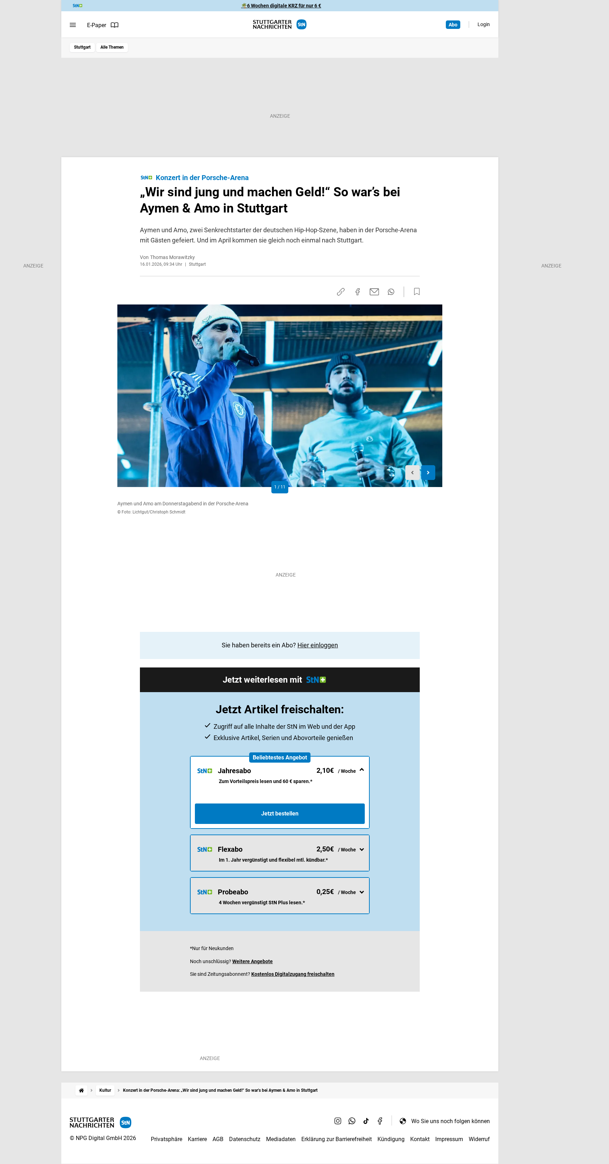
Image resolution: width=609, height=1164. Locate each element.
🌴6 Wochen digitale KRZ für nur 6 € (281, 5)
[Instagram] (338, 1121)
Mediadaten (281, 1139)
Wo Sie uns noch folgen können (450, 1121)
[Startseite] (81, 1090)
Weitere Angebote (252, 961)
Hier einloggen (317, 645)
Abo (453, 24)
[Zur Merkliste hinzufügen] (415, 292)
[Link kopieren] (341, 292)
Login (484, 24)
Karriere (197, 1139)
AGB (218, 1139)
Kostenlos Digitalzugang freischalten (292, 974)
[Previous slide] (412, 472)
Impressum (449, 1139)
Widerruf (479, 1139)
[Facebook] (380, 1121)
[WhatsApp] (352, 1121)
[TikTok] (366, 1121)
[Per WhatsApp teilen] (391, 292)
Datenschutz (244, 1139)
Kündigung (391, 1139)
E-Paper (96, 25)
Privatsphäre (166, 1139)
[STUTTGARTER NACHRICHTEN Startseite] (280, 24)
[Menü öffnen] (73, 25)
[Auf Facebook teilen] (358, 292)
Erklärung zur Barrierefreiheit (336, 1139)
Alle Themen (112, 47)
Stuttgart (82, 47)
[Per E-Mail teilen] (374, 292)
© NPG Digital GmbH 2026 (103, 1138)
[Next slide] (428, 472)
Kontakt (420, 1139)
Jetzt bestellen (280, 813)
